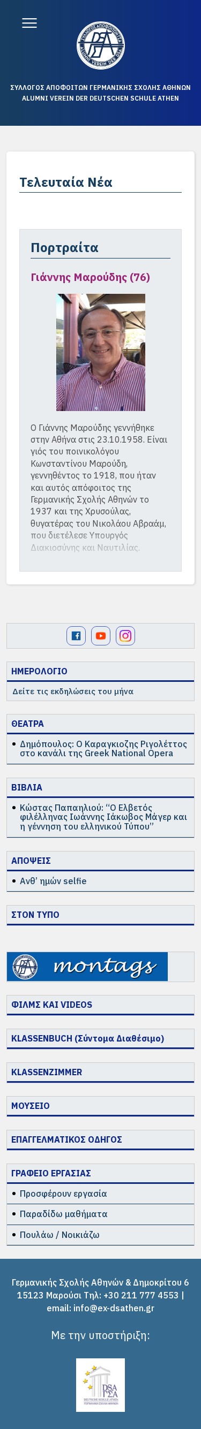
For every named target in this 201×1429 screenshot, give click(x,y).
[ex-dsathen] (101, 45)
